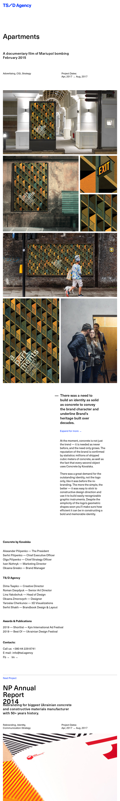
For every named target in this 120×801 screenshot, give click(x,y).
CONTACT (107, 6)
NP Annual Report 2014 (19, 694)
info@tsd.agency (22, 653)
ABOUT (85, 6)
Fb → (6, 657)
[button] (115, 6)
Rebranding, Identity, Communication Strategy (17, 726)
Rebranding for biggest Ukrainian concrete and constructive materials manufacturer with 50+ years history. (37, 709)
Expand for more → (71, 431)
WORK (75, 6)
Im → (15, 657)
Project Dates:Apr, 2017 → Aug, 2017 (74, 726)
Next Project (9, 678)
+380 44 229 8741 (24, 648)
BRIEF (95, 6)
